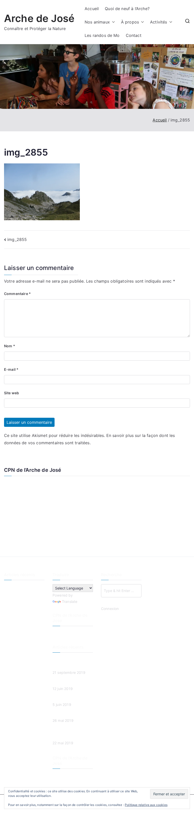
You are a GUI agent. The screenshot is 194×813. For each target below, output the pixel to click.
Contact (133, 35)
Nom (9, 346)
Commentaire (17, 293)
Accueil (92, 8)
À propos (130, 21)
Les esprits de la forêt (22, 602)
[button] (112, 22)
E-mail (11, 369)
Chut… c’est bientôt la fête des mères (22, 630)
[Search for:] (121, 590)
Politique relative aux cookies (146, 805)
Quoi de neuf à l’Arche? (127, 8)
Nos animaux (97, 21)
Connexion (110, 608)
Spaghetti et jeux (18, 619)
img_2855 (17, 239)
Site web (11, 393)
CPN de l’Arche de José (32, 470)
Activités (158, 21)
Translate (69, 601)
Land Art (11, 610)
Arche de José (39, 18)
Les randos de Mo (102, 35)
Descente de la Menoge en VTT (24, 590)
